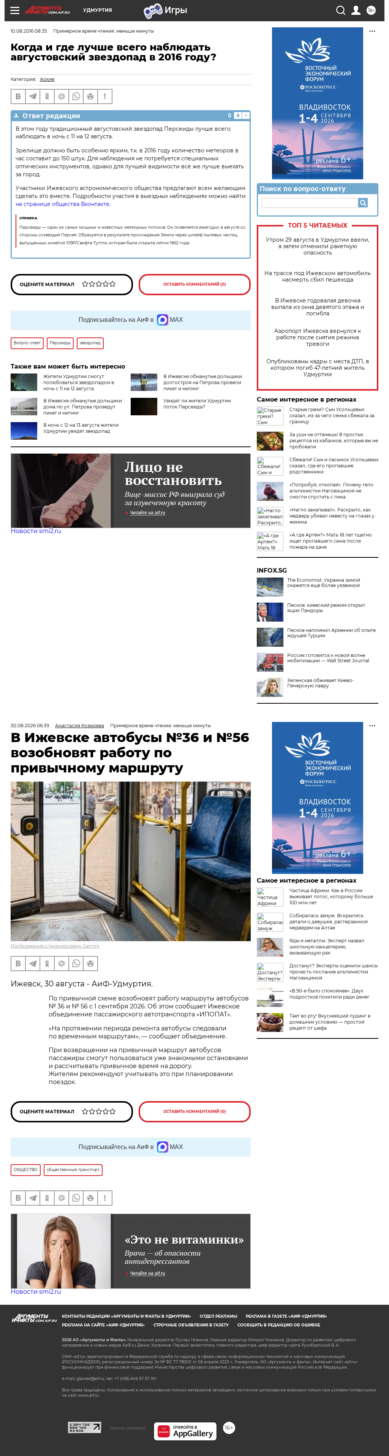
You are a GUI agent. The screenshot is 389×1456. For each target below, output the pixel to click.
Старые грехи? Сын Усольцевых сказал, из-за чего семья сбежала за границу (332, 415)
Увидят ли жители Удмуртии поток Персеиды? (197, 404)
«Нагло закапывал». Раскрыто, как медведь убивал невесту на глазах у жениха (332, 516)
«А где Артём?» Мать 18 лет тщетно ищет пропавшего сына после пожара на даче (330, 541)
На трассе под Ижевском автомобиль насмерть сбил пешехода (317, 276)
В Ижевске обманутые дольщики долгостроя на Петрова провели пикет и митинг (202, 382)
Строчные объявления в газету (191, 1325)
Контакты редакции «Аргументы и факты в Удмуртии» (126, 1316)
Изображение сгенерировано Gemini (55, 946)
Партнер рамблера (127, 1428)
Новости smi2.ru (36, 531)
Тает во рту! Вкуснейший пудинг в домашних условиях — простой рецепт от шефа (329, 1022)
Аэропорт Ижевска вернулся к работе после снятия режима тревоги (317, 337)
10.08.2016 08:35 (29, 31)
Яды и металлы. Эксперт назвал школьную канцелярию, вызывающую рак (326, 947)
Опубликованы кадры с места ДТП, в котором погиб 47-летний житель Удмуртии (317, 368)
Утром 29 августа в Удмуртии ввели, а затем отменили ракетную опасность (317, 246)
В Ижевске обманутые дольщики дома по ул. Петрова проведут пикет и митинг (82, 407)
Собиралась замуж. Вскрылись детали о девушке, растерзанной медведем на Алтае (328, 922)
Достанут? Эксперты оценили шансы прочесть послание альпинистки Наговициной (333, 972)
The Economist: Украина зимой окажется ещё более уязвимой (323, 583)
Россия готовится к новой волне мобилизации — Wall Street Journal (328, 658)
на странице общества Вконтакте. (63, 204)
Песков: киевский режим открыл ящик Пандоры (326, 608)
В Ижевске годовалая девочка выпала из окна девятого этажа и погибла (317, 307)
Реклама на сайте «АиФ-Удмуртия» (103, 1325)
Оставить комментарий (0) (194, 284)
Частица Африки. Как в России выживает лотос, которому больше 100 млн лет (331, 896)
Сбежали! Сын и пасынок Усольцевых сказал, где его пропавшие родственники (333, 466)
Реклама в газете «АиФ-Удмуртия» (286, 1316)
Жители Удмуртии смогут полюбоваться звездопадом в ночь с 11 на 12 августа (78, 382)
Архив (47, 79)
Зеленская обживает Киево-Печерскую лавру (320, 683)
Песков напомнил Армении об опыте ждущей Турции (331, 633)
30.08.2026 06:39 (30, 725)
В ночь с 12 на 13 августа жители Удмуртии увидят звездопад (81, 428)
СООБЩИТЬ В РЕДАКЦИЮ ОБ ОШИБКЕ (278, 1325)
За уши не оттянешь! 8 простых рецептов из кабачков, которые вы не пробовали (333, 440)
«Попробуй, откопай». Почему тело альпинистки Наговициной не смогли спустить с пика (331, 491)
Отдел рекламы (218, 1316)
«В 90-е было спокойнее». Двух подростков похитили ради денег (329, 994)
